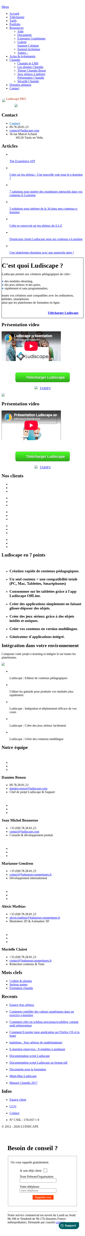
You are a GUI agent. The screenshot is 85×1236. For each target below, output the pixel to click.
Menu (5, 7)
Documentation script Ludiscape (29, 1056)
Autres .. (22, 52)
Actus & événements (22, 56)
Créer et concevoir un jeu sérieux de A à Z (35, 225)
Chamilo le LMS (27, 63)
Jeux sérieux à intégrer (31, 74)
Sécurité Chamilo (28, 81)
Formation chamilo (21, 988)
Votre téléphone (29, 1186)
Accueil (14, 13)
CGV (12, 1106)
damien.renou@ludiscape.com (28, 788)
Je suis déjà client (30, 1170)
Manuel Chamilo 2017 (23, 1082)
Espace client (17, 1099)
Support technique (28, 49)
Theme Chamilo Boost (31, 70)
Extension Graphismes (31, 38)
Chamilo (14, 60)
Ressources (16, 27)
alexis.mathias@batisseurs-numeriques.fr (34, 917)
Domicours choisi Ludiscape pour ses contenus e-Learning (45, 239)
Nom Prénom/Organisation (36, 1176)
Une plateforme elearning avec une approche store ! (41, 252)
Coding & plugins (20, 981)
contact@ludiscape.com (24, 130)
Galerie (21, 42)
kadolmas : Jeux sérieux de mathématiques (35, 1042)
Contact (14, 88)
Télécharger (16, 17)
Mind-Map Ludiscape (23, 1076)
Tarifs (13, 20)
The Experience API (22, 161)
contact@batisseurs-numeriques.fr (30, 874)
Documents (24, 35)
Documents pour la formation (27, 1069)
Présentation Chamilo (30, 77)
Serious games (18, 984)
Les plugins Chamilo (30, 67)
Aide (20, 31)
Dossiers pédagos (20, 84)
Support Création (28, 45)
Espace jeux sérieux (21, 1005)
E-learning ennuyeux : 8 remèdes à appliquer (37, 1049)
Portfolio (14, 24)
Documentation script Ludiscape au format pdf (38, 1062)
